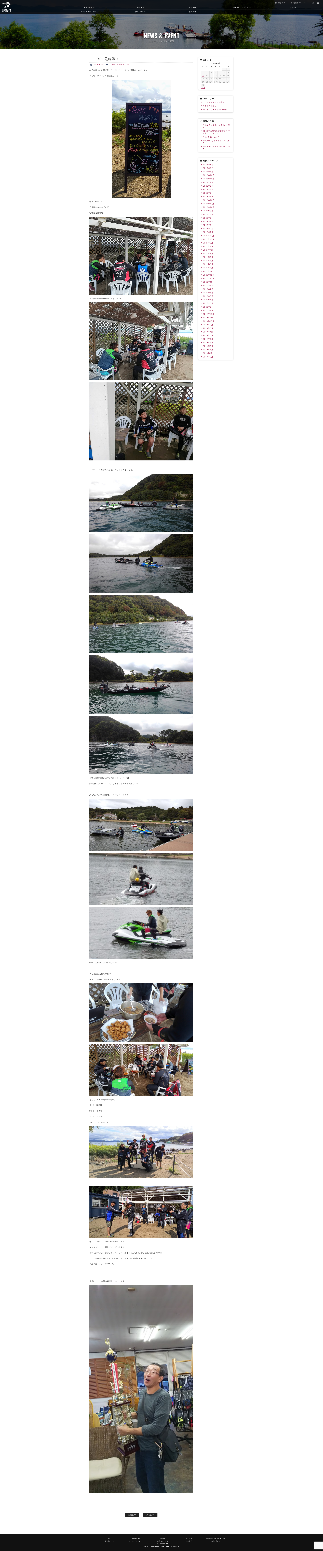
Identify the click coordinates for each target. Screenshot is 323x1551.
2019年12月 (208, 314)
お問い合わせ (312, 3)
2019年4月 (208, 342)
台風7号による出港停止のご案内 (216, 141)
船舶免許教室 (89, 7)
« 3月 (203, 88)
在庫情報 (140, 7)
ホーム (109, 1538)
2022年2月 (208, 228)
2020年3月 (208, 303)
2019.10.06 (98, 64)
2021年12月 (208, 236)
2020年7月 (208, 289)
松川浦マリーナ (296, 7)
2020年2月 (208, 307)
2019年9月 (208, 325)
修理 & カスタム (141, 12)
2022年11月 (208, 204)
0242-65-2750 (317, 3)
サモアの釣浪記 (210, 106)
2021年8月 (208, 246)
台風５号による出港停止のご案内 (216, 147)
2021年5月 (208, 257)
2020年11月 (208, 278)
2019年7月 (208, 332)
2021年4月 (208, 261)
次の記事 (150, 1515)
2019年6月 (208, 335)
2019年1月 (208, 353)
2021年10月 (208, 239)
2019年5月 (208, 339)
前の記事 (132, 1515)
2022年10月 (208, 207)
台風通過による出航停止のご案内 (216, 126)
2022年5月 (208, 218)
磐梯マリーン (25, 7)
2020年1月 (208, 310)
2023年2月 (208, 193)
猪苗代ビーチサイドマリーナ (244, 7)
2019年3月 (208, 346)
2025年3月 (208, 168)
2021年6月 (208, 253)
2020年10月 (208, 282)
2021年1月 (208, 271)
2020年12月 (208, 275)
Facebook (307, 3)
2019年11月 (208, 317)
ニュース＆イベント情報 (120, 64)
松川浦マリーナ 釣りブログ (215, 109)
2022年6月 (208, 214)
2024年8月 (208, 172)
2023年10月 (208, 179)
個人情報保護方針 (163, 1543)
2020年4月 (208, 300)
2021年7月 (208, 250)
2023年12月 (208, 175)
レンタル (192, 7)
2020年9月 (208, 285)
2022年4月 (208, 221)
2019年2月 (208, 349)
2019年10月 (208, 321)
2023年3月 (208, 189)
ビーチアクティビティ (89, 12)
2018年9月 (208, 357)
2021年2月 (208, 268)
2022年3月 (208, 225)
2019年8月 (208, 328)
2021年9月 (208, 243)
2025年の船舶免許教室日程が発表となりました (216, 132)
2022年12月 (208, 200)
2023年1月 (208, 196)
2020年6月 (208, 293)
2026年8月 (208, 164)
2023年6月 (208, 186)
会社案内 (192, 12)
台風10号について (211, 137)
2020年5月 (208, 296)
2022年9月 (208, 211)
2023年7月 (208, 182)
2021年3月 (208, 264)
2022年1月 (208, 232)
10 (203, 75)
